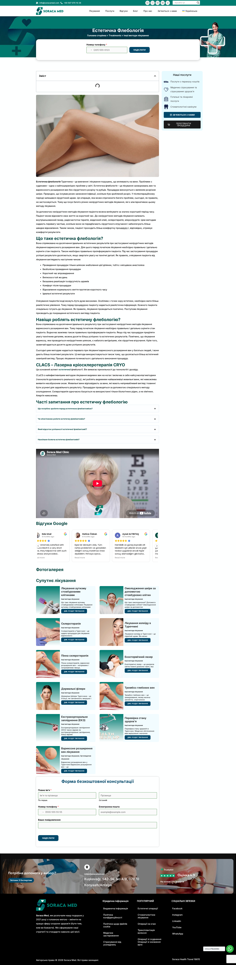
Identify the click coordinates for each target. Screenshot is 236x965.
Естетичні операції (148, 908)
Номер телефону (96, 44)
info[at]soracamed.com (94, 874)
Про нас (147, 11)
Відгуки (124, 11)
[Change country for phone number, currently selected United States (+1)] (89, 50)
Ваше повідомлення (49, 819)
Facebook (177, 908)
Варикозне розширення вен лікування (76, 750)
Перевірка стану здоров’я (135, 719)
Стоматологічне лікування (146, 916)
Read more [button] (46, 558)
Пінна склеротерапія (74, 655)
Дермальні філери (73, 688)
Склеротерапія (71, 623)
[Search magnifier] (198, 3)
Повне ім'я (44, 790)
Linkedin (176, 921)
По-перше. (43, 800)
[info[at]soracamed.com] (87, 867)
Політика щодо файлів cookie (115, 925)
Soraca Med (70, 960)
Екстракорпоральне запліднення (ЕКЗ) (74, 718)
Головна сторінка (96, 35)
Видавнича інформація (115, 908)
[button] (155, 76)
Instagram (177, 914)
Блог (135, 11)
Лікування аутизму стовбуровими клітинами (73, 592)
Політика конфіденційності (112, 916)
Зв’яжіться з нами (167, 11)
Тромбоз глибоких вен (140, 687)
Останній (103, 800)
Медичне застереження (111, 934)
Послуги (109, 11)
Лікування (94, 11)
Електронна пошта (109, 806)
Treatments (115, 35)
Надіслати (139, 49)
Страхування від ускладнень (112, 943)
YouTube (176, 927)
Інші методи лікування (136, 35)
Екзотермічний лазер (139, 656)
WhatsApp (177, 933)
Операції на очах (147, 923)
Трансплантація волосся (146, 931)
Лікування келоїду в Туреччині (138, 625)
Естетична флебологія (118, 30)
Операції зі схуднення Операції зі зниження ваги (149, 942)
